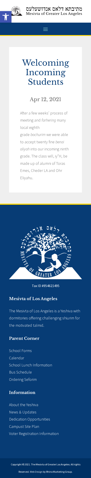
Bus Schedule (20, 372)
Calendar (16, 357)
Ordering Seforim (23, 379)
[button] (5, 17)
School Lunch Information (30, 365)
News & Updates (22, 412)
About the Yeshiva (23, 404)
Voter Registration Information (34, 433)
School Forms (20, 350)
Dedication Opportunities (29, 419)
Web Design (36, 471)
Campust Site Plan (24, 426)
